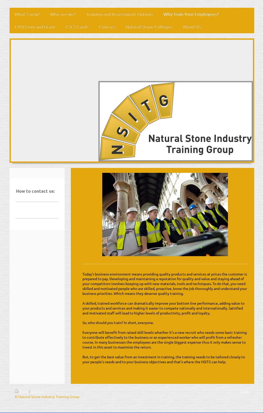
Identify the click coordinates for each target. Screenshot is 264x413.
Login (244, 391)
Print (24, 391)
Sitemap (37, 391)
